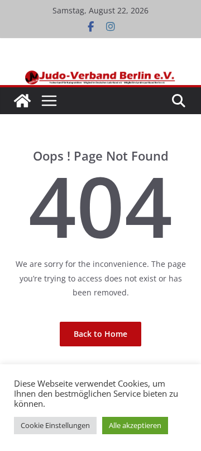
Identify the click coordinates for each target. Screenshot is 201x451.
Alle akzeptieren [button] (135, 425)
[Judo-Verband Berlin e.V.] (100, 75)
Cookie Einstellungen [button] (55, 425)
